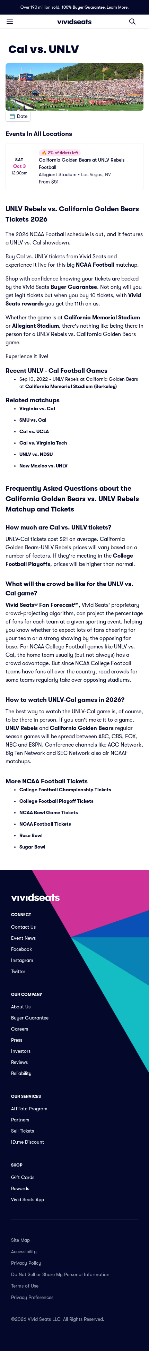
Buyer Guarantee (74, 287)
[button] (18, 116)
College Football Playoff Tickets (56, 801)
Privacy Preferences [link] (32, 1297)
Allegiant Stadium (35, 326)
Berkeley (105, 386)
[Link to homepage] (74, 21)
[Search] (132, 21)
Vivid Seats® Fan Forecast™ (42, 605)
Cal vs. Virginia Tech (43, 443)
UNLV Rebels (22, 728)
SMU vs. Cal (32, 420)
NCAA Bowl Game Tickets (48, 812)
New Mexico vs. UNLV (43, 465)
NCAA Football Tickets (45, 824)
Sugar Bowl (32, 847)
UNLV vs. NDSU (36, 454)
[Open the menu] (10, 21)
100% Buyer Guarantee (83, 7)
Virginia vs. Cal (37, 408)
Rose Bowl (31, 835)
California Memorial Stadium (102, 318)
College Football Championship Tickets (65, 789)
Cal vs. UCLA (34, 431)
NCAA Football (95, 265)
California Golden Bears (82, 728)
